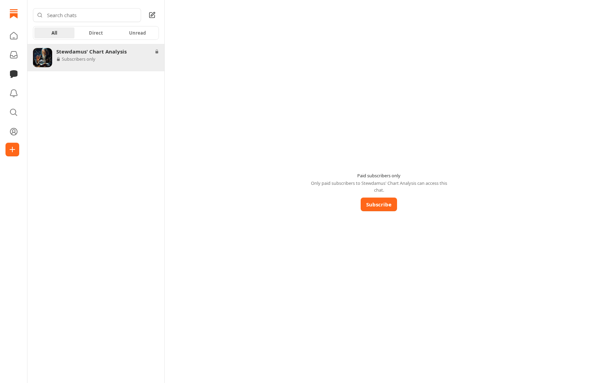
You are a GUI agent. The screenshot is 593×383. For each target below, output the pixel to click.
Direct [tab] (96, 33)
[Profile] (13, 131)
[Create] (12, 149)
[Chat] (13, 74)
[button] (13, 35)
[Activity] (13, 93)
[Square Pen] (152, 15)
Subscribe (379, 204)
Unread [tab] (137, 33)
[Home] (13, 13)
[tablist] (96, 33)
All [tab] (54, 33)
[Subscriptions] (13, 55)
